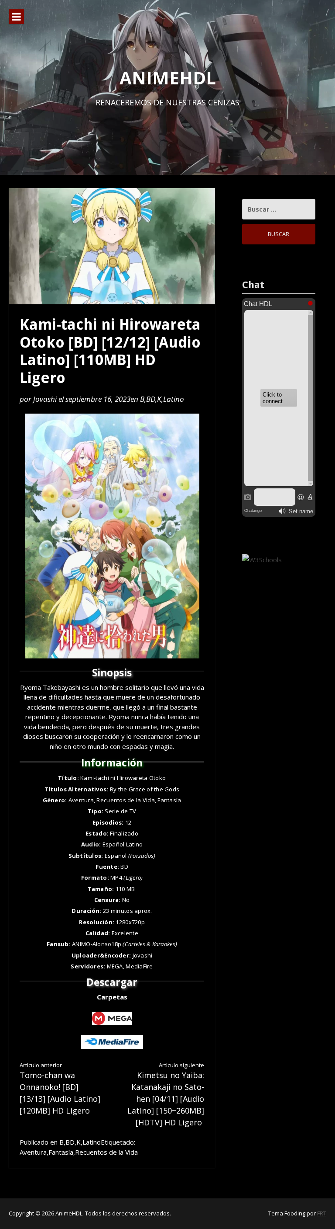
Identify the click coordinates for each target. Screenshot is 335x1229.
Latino (173, 399)
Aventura (33, 1152)
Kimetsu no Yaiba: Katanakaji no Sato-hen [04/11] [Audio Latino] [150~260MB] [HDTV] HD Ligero (165, 1094)
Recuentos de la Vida (106, 1152)
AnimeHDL (168, 78)
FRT (321, 1213)
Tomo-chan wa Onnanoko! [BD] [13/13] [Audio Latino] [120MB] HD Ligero (60, 1088)
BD (150, 399)
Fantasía (60, 1152)
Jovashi (45, 399)
